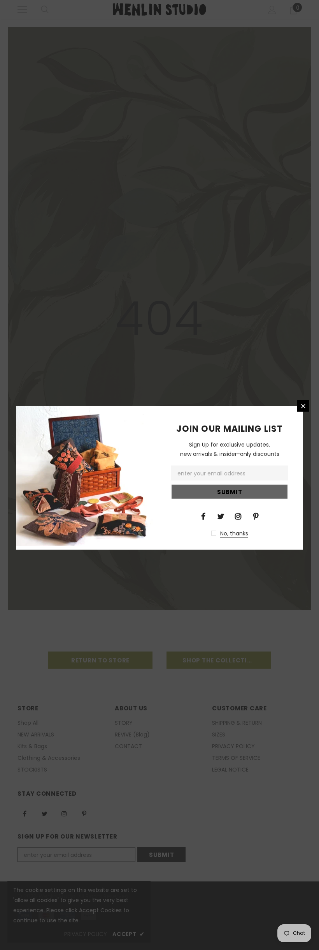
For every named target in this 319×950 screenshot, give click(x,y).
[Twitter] (220, 515)
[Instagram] (238, 515)
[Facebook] (203, 515)
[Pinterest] (255, 515)
